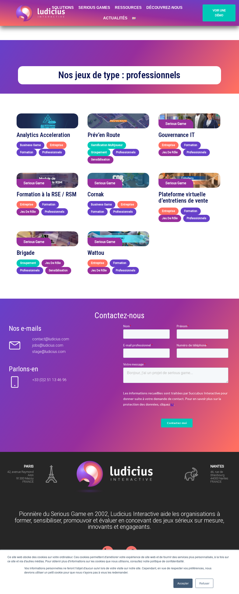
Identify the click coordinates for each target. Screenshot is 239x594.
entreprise (56, 145)
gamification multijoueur (107, 145)
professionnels (52, 152)
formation (26, 152)
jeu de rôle (170, 152)
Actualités (115, 18)
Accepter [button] (183, 583)
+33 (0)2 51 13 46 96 (49, 380)
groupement (99, 152)
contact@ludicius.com (50, 339)
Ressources (128, 8)
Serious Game (175, 124)
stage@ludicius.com (49, 351)
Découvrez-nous (164, 8)
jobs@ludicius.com (47, 345)
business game (30, 145)
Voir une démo (219, 13)
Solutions (63, 8)
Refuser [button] (204, 583)
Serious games (94, 8)
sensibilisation (100, 159)
